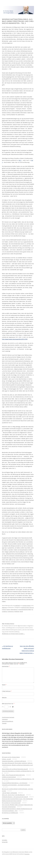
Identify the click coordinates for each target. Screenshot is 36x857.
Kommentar (6, 666)
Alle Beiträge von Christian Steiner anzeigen (13, 633)
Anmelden (4, 840)
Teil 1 (20, 160)
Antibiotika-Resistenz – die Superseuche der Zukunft (15, 797)
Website (4, 697)
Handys (8, 609)
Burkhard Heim (25, 607)
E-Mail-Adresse (6, 691)
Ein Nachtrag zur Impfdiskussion (10, 812)
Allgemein (4, 607)
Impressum (5, 719)
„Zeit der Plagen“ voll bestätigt (9, 793)
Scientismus (11, 611)
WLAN (21, 611)
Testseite (4, 723)
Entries (5, 842)
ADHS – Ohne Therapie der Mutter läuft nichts (13, 775)
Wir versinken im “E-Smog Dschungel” (11, 803)
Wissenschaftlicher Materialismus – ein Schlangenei (14, 783)
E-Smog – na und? (6, 759)
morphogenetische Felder (24, 609)
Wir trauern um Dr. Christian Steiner (11, 757)
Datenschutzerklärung (7, 721)
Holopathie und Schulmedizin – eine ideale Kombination (16, 785)
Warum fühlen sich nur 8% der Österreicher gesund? (15, 769)
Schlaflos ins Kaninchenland (9, 777)
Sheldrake (16, 611)
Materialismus (14, 609)
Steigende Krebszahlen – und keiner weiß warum (14, 761)
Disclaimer (26, 854)
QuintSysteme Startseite (8, 717)
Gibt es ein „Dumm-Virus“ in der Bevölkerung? (13, 795)
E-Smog (4, 609)
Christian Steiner (26, 605)
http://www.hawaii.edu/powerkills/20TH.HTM (14, 339)
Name (4, 685)
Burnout (32, 607)
